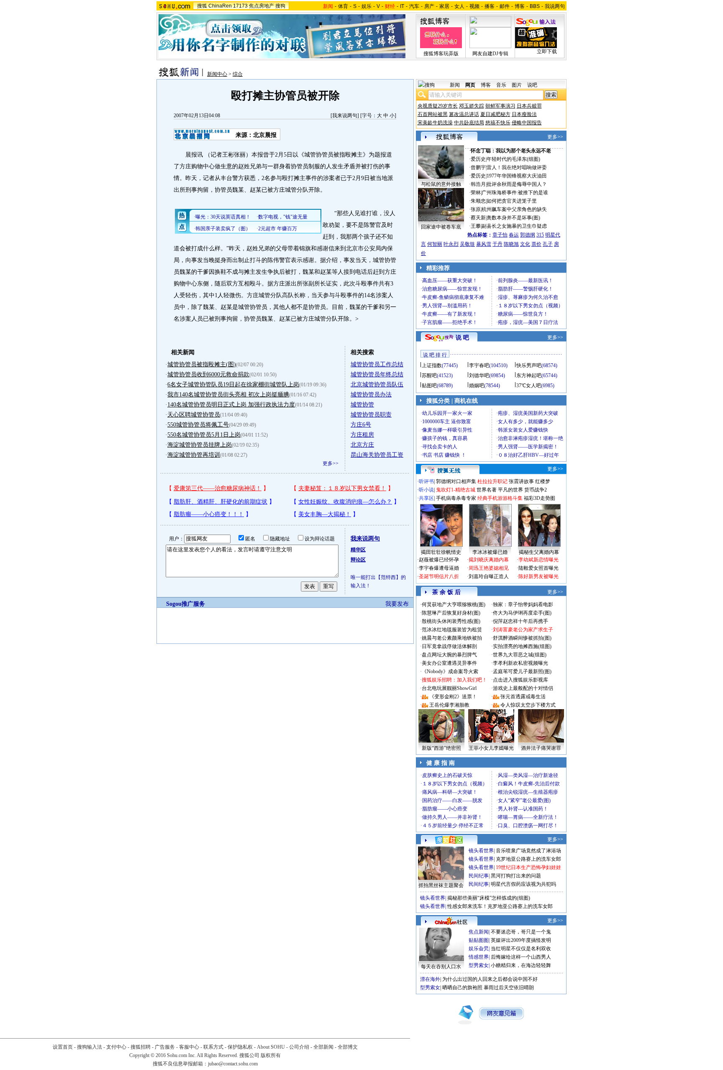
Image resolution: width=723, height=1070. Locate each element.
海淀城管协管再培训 (193, 455)
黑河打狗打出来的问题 (516, 876)
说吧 (532, 85)
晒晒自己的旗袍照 (462, 987)
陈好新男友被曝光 (538, 576)
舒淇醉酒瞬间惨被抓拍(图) (522, 638)
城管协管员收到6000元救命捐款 (208, 374)
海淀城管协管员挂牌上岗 (199, 445)
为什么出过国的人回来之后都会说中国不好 (490, 979)
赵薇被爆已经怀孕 (439, 560)
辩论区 (358, 560)
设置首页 (63, 1047)
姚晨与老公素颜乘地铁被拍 (452, 638)
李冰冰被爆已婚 (490, 552)
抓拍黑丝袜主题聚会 (441, 885)
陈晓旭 (511, 244)
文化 (525, 244)
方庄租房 (362, 435)
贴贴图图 (479, 940)
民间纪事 (479, 876)
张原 (476, 209)
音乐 (501, 85)
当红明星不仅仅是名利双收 (521, 949)
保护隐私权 (240, 1047)
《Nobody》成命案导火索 (450, 671)
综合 (238, 74)
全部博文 (348, 1047)
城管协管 (362, 404)
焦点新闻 (479, 932)
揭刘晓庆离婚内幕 (489, 560)
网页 (470, 85)
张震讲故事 (521, 481)
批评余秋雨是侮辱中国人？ (517, 184)
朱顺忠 (478, 201)
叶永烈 (451, 244)
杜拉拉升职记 (492, 481)
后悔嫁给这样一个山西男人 (521, 957)
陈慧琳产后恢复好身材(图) (451, 613)
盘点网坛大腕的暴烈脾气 (449, 655)
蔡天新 (478, 218)
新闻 (455, 85)
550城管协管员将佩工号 (198, 425)
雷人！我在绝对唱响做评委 (517, 167)
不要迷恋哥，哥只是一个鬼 (521, 932)
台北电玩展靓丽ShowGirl (449, 688)
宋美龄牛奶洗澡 (435, 123)
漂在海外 (430, 979)
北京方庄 (362, 445)
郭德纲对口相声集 (456, 481)
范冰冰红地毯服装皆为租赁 (452, 630)
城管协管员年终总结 (377, 374)
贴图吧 (429, 385)
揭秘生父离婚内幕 (539, 552)
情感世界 (479, 957)
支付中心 (116, 1047)
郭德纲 (527, 235)
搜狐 (202, 6)
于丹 (497, 244)
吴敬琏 (467, 244)
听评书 (426, 481)
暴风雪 (483, 244)
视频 (474, 6)
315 (540, 235)
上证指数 (432, 365)
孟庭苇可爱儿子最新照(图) (522, 671)
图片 (517, 85)
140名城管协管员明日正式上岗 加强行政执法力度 (231, 404)
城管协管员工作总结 (377, 364)
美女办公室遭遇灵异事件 (449, 663)
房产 (429, 6)
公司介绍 (299, 1047)
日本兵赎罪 (529, 106)
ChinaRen (220, 6)
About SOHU (271, 1047)
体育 (343, 6)
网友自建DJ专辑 (490, 54)
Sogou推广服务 (185, 604)
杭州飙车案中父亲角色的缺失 (514, 209)
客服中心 (189, 1047)
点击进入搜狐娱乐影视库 (520, 680)
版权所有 (271, 1055)
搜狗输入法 (89, 1047)
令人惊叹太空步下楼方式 (528, 705)
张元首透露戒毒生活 (523, 697)
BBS (535, 6)
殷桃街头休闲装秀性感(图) (451, 621)
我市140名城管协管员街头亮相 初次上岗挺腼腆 (228, 394)
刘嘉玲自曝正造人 (489, 576)
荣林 (476, 192)
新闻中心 (217, 74)
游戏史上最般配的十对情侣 (523, 688)
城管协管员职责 (371, 415)
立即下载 (547, 51)
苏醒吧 (429, 375)
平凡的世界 (510, 490)
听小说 (426, 490)
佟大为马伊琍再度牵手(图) (522, 613)
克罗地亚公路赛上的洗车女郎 (528, 859)
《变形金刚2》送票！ (453, 697)
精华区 (358, 550)
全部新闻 (323, 1047)
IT (402, 6)
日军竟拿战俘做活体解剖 (449, 646)
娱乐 (367, 6)
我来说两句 (344, 115)
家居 (444, 6)
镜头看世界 (481, 851)
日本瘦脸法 (524, 114)
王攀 (476, 226)
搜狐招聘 (141, 1047)
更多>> (330, 463)
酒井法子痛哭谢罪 (541, 748)
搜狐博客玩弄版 (441, 54)
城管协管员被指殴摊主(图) (201, 364)
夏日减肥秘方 (495, 114)
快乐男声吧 (528, 365)
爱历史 (478, 159)
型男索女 (479, 965)
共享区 (426, 498)
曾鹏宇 (478, 167)
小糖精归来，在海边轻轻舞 (521, 965)
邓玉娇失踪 (471, 106)
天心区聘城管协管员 (193, 415)
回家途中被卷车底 (441, 227)
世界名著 (487, 490)
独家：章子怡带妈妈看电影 (523, 604)
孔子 (548, 244)
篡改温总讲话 (464, 114)
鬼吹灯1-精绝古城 (455, 490)
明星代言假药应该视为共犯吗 (523, 884)
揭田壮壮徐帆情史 (441, 552)
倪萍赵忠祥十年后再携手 (520, 621)
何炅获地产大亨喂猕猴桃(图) (453, 604)
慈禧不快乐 (497, 123)
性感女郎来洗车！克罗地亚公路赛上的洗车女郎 (500, 906)
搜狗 (280, 6)
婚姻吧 (476, 385)
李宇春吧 (479, 365)
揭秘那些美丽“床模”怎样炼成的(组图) (488, 898)
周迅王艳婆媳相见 (489, 568)
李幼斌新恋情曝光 (538, 560)
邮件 (505, 6)
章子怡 (500, 235)
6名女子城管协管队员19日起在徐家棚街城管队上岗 (233, 384)
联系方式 (213, 1047)
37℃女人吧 (528, 385)
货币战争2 (535, 490)
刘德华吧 (479, 375)
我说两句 (555, 6)
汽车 (414, 6)
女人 (459, 6)
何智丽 (434, 244)
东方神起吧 (528, 375)
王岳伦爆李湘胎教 (449, 705)
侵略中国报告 (527, 123)
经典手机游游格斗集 (500, 498)
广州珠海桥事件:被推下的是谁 (515, 192)
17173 (240, 6)
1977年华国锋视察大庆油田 (517, 176)
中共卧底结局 (469, 123)
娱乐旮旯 (479, 949)
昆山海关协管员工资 (377, 455)
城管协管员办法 (371, 394)
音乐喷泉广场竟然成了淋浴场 (528, 851)
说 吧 (462, 337)
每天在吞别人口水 (441, 967)
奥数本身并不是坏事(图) (513, 218)
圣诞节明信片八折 (439, 576)
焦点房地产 (261, 6)
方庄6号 (361, 425)
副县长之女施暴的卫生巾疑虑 (514, 226)
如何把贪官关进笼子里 (512, 201)
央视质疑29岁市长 (438, 106)
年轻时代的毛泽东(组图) (513, 159)
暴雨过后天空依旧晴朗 (509, 987)
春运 (514, 235)
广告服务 (165, 1047)
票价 (536, 244)
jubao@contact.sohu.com (233, 1064)
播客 (490, 6)
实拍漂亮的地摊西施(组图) (522, 646)
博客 (520, 6)
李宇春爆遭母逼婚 (439, 568)
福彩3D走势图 (539, 498)
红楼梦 (542, 481)
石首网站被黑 (433, 114)
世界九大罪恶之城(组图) (519, 655)
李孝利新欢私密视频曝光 (520, 663)
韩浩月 (478, 184)
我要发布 (397, 604)
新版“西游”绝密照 (441, 748)
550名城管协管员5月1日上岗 (204, 435)
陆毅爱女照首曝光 (538, 568)
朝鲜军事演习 (500, 106)
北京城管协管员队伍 (377, 384)
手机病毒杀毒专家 (456, 498)
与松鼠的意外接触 (441, 184)
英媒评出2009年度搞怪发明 (521, 940)
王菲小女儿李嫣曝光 (491, 748)
